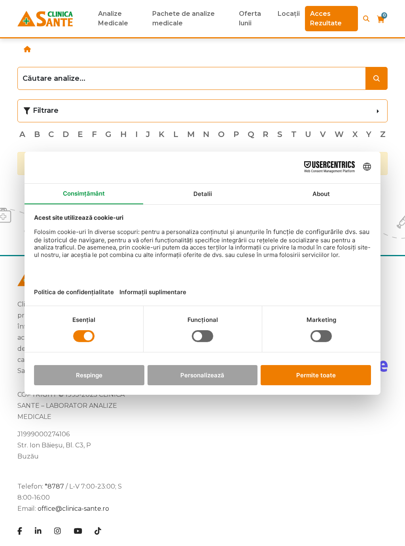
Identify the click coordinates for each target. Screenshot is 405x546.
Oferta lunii (250, 18)
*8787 (54, 486)
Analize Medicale (113, 18)
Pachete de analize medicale (183, 18)
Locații (289, 13)
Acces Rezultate (326, 18)
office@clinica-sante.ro (73, 508)
